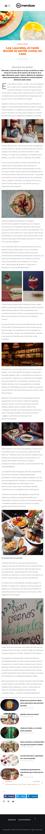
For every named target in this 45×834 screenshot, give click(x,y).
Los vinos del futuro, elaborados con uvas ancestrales (31, 757)
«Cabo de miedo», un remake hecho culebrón (31, 729)
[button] (6, 6)
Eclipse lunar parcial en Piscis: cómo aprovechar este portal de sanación (31, 703)
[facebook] (4, 801)
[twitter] (13, 801)
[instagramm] (8, 801)
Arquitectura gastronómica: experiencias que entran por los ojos (31, 772)
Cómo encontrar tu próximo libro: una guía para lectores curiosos (32, 743)
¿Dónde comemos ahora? (29, 714)
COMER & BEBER (22, 44)
